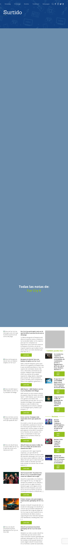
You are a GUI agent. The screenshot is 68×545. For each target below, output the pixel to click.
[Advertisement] (55, 339)
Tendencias (35, 4)
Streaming (8, 4)
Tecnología (17, 4)
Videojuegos (46, 4)
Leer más (26, 355)
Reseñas (26, 4)
